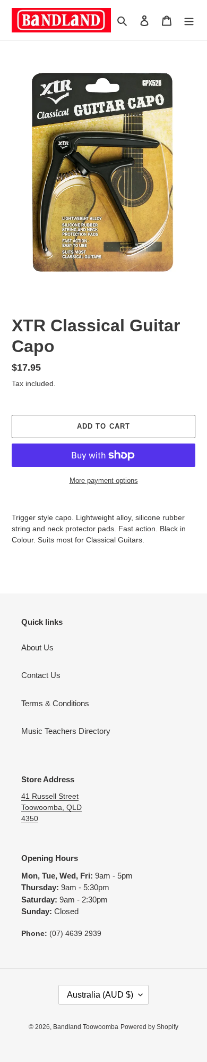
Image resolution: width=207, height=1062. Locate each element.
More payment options (104, 480)
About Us (37, 647)
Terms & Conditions (55, 703)
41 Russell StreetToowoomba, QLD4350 (51, 807)
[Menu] (189, 20)
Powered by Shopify (149, 1027)
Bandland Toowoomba (85, 1027)
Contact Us (41, 675)
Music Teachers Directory (65, 730)
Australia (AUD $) (100, 994)
